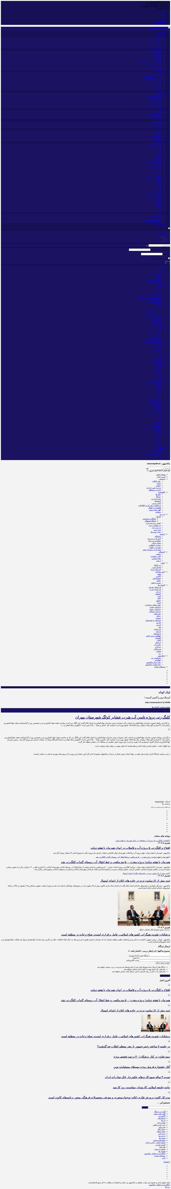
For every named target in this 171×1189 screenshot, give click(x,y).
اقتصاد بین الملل (154, 65)
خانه (163, 13)
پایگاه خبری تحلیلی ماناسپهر (154, 1154)
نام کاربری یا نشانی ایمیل (160, 250)
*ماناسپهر (161, 213)
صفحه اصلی (160, 32)
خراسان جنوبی (155, 164)
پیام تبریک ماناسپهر (153, 220)
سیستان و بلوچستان (153, 178)
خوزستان (157, 171)
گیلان (159, 198)
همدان (158, 209)
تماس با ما (161, 19)
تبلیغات (162, 17)
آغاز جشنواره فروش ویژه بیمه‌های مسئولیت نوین (141, 1066)
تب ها (163, 1120)
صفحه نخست (164, 707)
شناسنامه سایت (159, 22)
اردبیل (158, 149)
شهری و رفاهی (155, 105)
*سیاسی (162, 36)
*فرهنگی (161, 109)
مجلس (158, 43)
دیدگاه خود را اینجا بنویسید (138, 956)
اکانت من (161, 1116)
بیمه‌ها (158, 54)
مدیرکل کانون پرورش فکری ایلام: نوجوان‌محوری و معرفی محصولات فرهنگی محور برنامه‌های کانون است (109, 1097)
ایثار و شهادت (155, 114)
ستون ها (162, 1138)
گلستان (158, 195)
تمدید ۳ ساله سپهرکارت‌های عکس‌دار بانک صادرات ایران (137, 1077)
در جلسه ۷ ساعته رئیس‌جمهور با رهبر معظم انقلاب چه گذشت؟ (133, 1046)
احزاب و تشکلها (155, 47)
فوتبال (158, 74)
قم (160, 184)
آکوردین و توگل (159, 1112)
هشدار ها (162, 1151)
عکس (158, 138)
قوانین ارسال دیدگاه (162, 963)
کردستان (157, 187)
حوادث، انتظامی (154, 103)
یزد (159, 211)
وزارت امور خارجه (154, 45)
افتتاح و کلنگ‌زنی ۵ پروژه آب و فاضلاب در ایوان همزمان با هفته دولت (130, 847)
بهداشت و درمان (154, 98)
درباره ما (162, 1136)
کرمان (158, 189)
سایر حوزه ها (156, 89)
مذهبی (158, 111)
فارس (158, 180)
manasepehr (159, 802)
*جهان (163, 120)
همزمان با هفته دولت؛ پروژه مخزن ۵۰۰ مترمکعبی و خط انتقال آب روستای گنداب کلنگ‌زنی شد (115, 862)
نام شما (136, 958)
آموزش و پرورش (154, 96)
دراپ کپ (161, 1134)
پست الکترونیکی (132, 960)
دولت (159, 41)
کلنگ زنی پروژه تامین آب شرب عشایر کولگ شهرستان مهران (122, 717)
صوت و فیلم (156, 140)
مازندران (157, 202)
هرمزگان (157, 206)
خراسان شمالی (155, 169)
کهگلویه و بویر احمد (153, 193)
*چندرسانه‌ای (160, 129)
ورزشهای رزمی (155, 83)
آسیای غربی (156, 125)
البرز (159, 153)
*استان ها (161, 142)
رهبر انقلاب (156, 39)
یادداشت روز (156, 215)
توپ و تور (157, 87)
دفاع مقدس (156, 116)
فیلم (159, 131)
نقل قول (162, 1147)
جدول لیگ (161, 1129)
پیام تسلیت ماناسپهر (153, 222)
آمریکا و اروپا (156, 127)
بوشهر (158, 158)
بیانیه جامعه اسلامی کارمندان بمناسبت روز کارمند (141, 1087)
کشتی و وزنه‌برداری (153, 81)
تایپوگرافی (161, 1118)
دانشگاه (158, 94)
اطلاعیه (158, 218)
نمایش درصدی (159, 1149)
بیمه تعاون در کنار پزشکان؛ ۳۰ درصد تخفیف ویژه (142, 1056)
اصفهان (158, 151)
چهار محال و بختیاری (153, 162)
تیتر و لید (162, 1127)
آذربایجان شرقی (154, 145)
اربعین (158, 118)
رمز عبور (166, 254)
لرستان (158, 200)
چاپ (163, 1158)
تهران (159, 160)
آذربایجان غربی (155, 147)
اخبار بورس (156, 61)
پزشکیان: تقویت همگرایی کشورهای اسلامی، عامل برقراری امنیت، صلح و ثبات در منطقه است (115, 934)
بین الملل (157, 123)
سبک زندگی (156, 100)
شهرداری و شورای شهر (152, 107)
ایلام (159, 156)
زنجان (158, 173)
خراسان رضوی (155, 167)
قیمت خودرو (160, 1145)
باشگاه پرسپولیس (149, 76)
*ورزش (162, 72)
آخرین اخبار (161, 34)
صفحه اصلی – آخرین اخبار (155, 1143)
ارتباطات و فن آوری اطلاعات (149, 63)
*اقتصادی (161, 50)
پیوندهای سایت (159, 224)
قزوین (158, 182)
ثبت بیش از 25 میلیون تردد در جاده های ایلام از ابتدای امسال (135, 880)
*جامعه (162, 92)
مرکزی (158, 204)
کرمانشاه (157, 191)
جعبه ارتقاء (161, 1131)
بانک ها (158, 52)
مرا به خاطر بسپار (160, 258)
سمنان (158, 176)
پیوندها (163, 15)
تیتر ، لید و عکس (159, 1125)
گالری (158, 134)
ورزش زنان (156, 85)
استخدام (157, 58)
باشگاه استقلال (150, 78)
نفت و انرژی (156, 56)
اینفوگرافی (157, 136)
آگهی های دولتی (159, 24)
